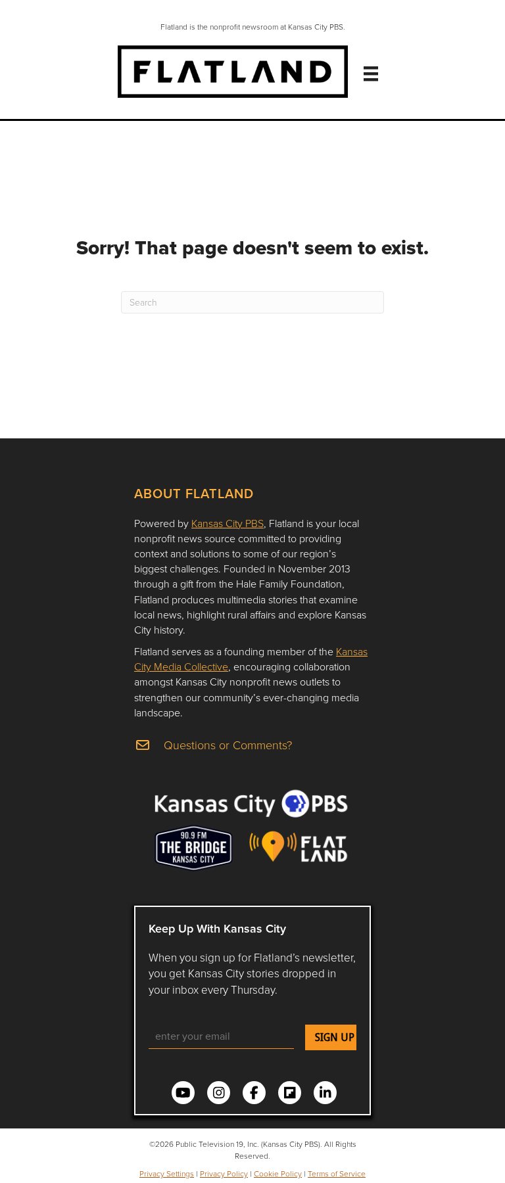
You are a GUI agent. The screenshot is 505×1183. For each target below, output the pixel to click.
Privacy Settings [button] (166, 1173)
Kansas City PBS (227, 523)
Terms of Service (337, 1173)
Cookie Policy (278, 1173)
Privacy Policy (224, 1173)
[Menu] (370, 73)
